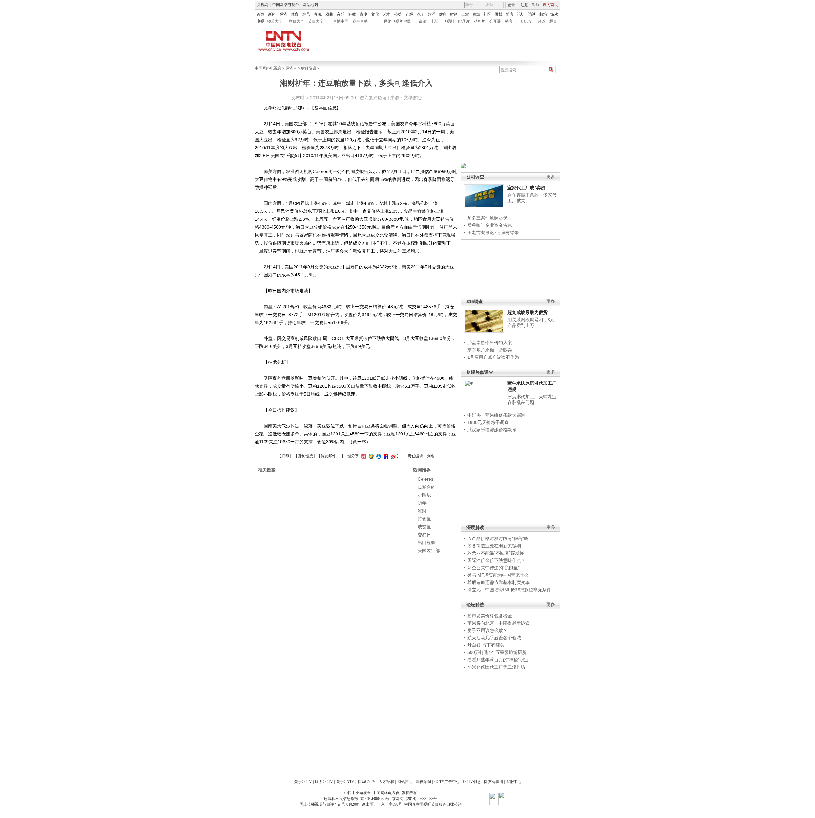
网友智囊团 (493, 782)
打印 (285, 456)
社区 (487, 14)
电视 (260, 21)
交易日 (424, 534)
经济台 (291, 68)
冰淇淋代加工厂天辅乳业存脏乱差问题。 (531, 399)
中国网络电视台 (285, 5)
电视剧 (448, 21)
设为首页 (550, 5)
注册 (524, 5)
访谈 (532, 14)
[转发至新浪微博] (392, 456)
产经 (409, 14)
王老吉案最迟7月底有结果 (493, 232)
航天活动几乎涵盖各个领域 (494, 637)
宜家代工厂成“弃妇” (527, 187)
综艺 (306, 14)
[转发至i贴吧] (385, 456)
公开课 (495, 21)
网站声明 (405, 782)
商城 (476, 14)
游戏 (554, 14)
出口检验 (427, 542)
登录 (511, 5)
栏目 (553, 21)
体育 (295, 14)
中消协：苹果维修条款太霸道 (496, 415)
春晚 (318, 14)
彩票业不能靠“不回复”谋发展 (495, 553)
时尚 (454, 14)
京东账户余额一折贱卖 (489, 349)
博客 (510, 14)
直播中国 (340, 21)
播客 (509, 21)
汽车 (420, 14)
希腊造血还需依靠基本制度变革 (498, 582)
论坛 (521, 14)
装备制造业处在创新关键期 (494, 545)
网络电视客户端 (397, 21)
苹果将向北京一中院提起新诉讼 (498, 623)
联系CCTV (324, 782)
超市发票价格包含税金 (489, 615)
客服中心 (513, 782)
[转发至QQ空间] (370, 456)
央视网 (262, 5)
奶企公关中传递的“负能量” (493, 567)
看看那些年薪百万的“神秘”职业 (497, 659)
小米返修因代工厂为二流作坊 (496, 666)
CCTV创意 (472, 782)
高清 (423, 21)
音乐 (340, 14)
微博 (498, 14)
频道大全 (274, 21)
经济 (283, 14)
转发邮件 (328, 456)
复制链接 (305, 456)
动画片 (479, 21)
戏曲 (329, 14)
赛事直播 (360, 21)
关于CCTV (303, 782)
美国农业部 (429, 550)
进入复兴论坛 (373, 97)
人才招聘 (386, 782)
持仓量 (424, 518)
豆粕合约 (427, 486)
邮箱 (543, 14)
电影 (434, 21)
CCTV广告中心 (447, 782)
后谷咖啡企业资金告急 (489, 225)
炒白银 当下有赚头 (485, 645)
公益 (398, 14)
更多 (550, 176)
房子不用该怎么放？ (487, 630)
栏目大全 (296, 21)
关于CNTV (345, 782)
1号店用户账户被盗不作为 (493, 357)
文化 (375, 14)
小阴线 (424, 494)
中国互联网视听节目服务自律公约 (433, 804)
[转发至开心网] (363, 456)
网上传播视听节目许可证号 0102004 (330, 804)
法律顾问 (423, 782)
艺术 (386, 14)
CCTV (526, 21)
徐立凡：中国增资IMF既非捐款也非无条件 (509, 589)
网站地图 (310, 5)
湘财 (422, 510)
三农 (465, 14)
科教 (352, 14)
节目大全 (315, 21)
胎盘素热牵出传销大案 (489, 342)
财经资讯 (308, 68)
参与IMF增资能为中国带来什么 (498, 575)
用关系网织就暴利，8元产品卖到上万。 (531, 322)
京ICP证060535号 (374, 798)
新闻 (272, 14)
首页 (260, 14)
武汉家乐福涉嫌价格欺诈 (491, 429)
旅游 (432, 14)
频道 (541, 21)
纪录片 (464, 21)
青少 (363, 14)
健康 (443, 14)
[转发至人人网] (378, 456)
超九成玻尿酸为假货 (527, 312)
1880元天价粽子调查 (488, 422)
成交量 (424, 526)
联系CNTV (367, 782)
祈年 (422, 502)
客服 (536, 5)
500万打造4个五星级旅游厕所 (497, 652)
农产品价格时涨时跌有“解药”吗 (497, 538)
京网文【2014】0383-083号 (414, 798)
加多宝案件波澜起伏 (487, 217)
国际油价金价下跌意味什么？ (496, 560)
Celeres (425, 479)
